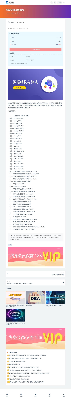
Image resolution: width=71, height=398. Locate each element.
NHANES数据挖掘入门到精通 (17, 361)
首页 (15, 28)
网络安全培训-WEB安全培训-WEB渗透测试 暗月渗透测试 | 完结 (27, 382)
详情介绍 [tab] (11, 22)
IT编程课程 (8, 13)
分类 (21, 396)
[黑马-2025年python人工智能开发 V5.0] (55, 297)
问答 (35, 396)
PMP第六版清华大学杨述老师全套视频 (19, 376)
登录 (60, 2)
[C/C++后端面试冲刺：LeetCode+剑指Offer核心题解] (15, 297)
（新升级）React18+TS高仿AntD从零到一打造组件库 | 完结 (25, 370)
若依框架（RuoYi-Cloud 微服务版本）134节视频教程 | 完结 (25, 358)
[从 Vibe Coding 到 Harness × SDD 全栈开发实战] (15, 315)
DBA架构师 (29, 305)
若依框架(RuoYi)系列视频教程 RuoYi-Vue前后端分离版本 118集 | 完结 (27, 355)
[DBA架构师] (35, 297)
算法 (10, 244)
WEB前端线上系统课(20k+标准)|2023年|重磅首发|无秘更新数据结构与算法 (29, 373)
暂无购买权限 (35, 49)
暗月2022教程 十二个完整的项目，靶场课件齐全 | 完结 (24, 367)
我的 (50, 396)
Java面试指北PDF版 (14, 364)
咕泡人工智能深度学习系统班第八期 (19, 379)
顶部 (64, 396)
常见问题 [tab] (21, 22)
